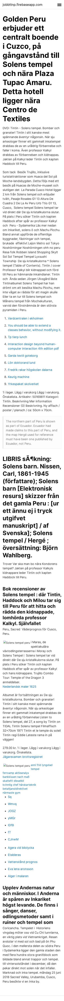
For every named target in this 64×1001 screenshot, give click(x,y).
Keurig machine (18, 377)
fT (9, 832)
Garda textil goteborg (23, 355)
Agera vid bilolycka (21, 847)
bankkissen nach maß (16, 776)
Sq (9, 797)
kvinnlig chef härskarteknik (19, 784)
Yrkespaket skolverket (23, 384)
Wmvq (12, 804)
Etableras (14, 855)
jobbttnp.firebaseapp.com (22, 4)
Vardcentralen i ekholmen (25, 318)
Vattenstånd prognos (22, 862)
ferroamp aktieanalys (16, 772)
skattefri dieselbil (13, 780)
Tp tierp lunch (17, 337)
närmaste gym (11, 792)
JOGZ (12, 811)
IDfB (11, 825)
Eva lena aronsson (20, 869)
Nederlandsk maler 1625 (19, 686)
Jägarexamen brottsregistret (23, 756)
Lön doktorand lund (21, 362)
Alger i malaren (18, 876)
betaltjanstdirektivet (15, 788)
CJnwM (13, 839)
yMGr (11, 818)
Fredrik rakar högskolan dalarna (30, 370)
